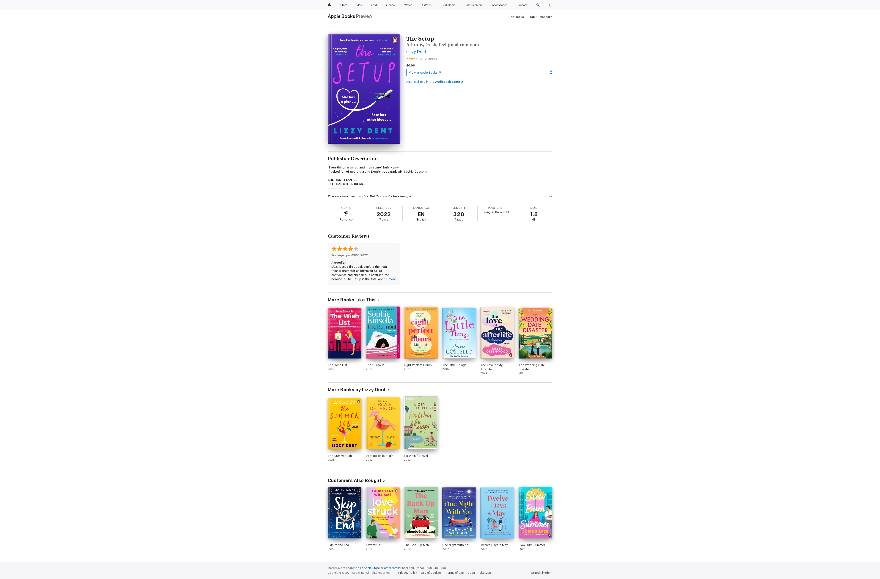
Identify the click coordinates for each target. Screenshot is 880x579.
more (548, 196)
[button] (538, 5)
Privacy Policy (407, 572)
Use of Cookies (431, 572)
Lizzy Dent (416, 51)
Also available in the (433, 81)
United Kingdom (541, 572)
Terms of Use (455, 572)
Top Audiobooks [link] (540, 17)
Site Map (485, 572)
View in (423, 72)
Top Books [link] (516, 17)
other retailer (393, 568)
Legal (471, 572)
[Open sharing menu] (551, 72)
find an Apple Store (367, 568)
